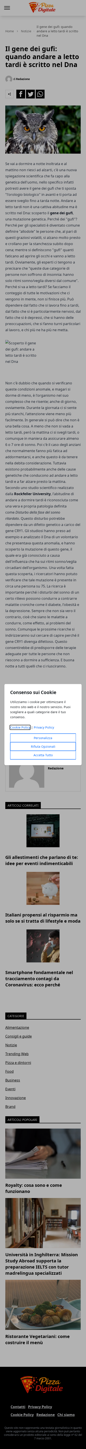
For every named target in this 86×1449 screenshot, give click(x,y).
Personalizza (43, 738)
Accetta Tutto (43, 755)
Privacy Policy (44, 727)
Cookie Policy (20, 727)
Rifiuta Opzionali (43, 746)
